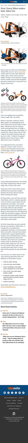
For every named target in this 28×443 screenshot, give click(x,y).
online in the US (9, 152)
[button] (14, 57)
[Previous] (3, 55)
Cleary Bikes (22, 72)
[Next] (24, 55)
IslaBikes (3, 149)
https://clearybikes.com (8, 287)
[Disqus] (14, 366)
